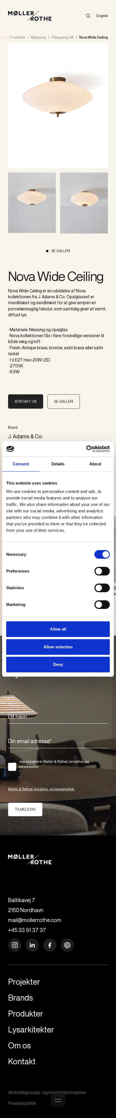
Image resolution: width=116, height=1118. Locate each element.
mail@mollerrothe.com (34, 920)
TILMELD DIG (25, 809)
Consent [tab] (21, 464)
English (102, 15)
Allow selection (58, 647)
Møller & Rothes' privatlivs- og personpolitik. (41, 789)
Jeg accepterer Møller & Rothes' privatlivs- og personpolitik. (54, 766)
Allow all (58, 629)
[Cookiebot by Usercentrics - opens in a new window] (86, 448)
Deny (58, 664)
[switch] (102, 571)
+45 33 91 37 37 (27, 930)
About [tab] (95, 464)
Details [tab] (58, 464)
